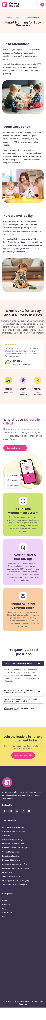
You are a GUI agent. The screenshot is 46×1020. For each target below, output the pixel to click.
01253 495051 (16, 965)
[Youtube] (29, 811)
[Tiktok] (23, 811)
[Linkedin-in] (17, 811)
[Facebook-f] (4, 811)
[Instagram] (10, 811)
